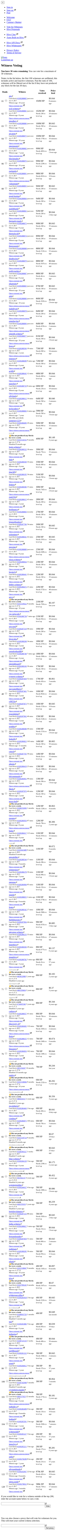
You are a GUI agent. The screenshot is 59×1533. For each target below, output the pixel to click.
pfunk (11, 1261)
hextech (12, 572)
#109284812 (22, 1366)
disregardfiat (14, 1131)
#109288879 (22, 261)
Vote (48, 1506)
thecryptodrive (15, 1092)
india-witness (14, 1224)
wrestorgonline (15, 1185)
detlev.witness (15, 584)
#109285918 (22, 1298)
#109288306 (22, 947)
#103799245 (22, 1285)
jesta (11, 433)
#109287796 (22, 524)
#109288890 (22, 324)
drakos (12, 484)
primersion (13, 870)
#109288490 (22, 423)
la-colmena (13, 1308)
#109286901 (22, 779)
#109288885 (22, 98)
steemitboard (14, 664)
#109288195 (22, 474)
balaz (11, 831)
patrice (12, 1075)
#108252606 (22, 808)
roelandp (12, 171)
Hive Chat (11, 34)
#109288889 (22, 549)
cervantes (13, 970)
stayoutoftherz (15, 689)
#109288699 (22, 361)
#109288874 (22, 236)
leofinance (13, 509)
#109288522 (22, 449)
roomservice (14, 1197)
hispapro (12, 1049)
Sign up (10, 10)
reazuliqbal (13, 714)
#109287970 (22, 791)
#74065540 (21, 1004)
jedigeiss (12, 1334)
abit (10, 296)
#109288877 (22, 336)
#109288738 (22, 616)
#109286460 (22, 1108)
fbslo (11, 1036)
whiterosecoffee (16, 1295)
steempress (13, 983)
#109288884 (22, 199)
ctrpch (11, 751)
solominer (13, 534)
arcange (12, 133)
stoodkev (13, 121)
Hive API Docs (13, 42)
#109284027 (22, 1187)
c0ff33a (12, 701)
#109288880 (22, 299)
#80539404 (21, 990)
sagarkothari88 (15, 651)
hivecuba (13, 639)
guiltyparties (14, 271)
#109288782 (22, 960)
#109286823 (22, 741)
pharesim (13, 284)
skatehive (13, 957)
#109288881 (22, 111)
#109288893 (22, 186)
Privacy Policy (13, 50)
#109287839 (22, 679)
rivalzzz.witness (16, 1145)
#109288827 (22, 1226)
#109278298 (22, 1459)
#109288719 (22, 386)
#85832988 (21, 976)
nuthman (12, 1249)
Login (3, 60)
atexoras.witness (16, 932)
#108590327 (22, 1152)
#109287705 (22, 754)
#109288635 (22, 1039)
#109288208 (22, 641)
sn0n (11, 1457)
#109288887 (22, 273)
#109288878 (22, 311)
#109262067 (22, 1472)
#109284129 (22, 1161)
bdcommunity (15, 776)
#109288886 (22, 123)
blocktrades (14, 159)
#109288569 (22, 462)
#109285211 (22, 1447)
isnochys (12, 1444)
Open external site (15, 106)
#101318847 (22, 1268)
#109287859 (22, 1239)
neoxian (12, 547)
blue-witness (14, 1159)
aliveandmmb (15, 1469)
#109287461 (22, 691)
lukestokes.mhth (16, 1171)
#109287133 (22, 1214)
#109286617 (22, 833)
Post (8, 13)
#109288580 (22, 487)
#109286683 (22, 1026)
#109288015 (22, 499)
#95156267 (21, 1068)
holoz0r (12, 739)
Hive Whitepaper (14, 45)
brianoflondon (15, 522)
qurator (12, 818)
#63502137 (21, 1178)
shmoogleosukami (17, 1376)
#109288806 (22, 411)
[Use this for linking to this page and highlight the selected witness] (12, 96)
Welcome (11, 17)
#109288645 (22, 373)
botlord (12, 1419)
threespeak (13, 246)
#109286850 (22, 1051)
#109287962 (22, 716)
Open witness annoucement (19, 118)
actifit (11, 371)
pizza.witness (14, 559)
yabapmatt (13, 184)
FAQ (9, 20)
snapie (11, 895)
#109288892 (22, 211)
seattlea (12, 726)
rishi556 (12, 497)
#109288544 (22, 860)
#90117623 (21, 1396)
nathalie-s (13, 1407)
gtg (10, 96)
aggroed (12, 997)
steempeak (13, 146)
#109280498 (22, 1409)
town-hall (13, 801)
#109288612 (22, 398)
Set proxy (50, 1528)
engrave (12, 359)
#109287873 (22, 704)
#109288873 (22, 223)
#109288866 (22, 512)
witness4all (14, 1432)
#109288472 (22, 587)
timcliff (12, 472)
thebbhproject (15, 920)
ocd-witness (14, 108)
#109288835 (22, 897)
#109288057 (22, 1014)
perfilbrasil (13, 1351)
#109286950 (22, 821)
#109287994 (22, 922)
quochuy (12, 384)
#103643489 (22, 850)
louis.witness (14, 447)
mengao (12, 882)
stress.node (13, 1482)
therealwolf (14, 233)
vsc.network (14, 614)
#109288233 (22, 934)
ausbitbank (13, 209)
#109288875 (22, 136)
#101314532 (22, 440)
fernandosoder (15, 1236)
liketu (11, 789)
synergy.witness (16, 676)
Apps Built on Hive (15, 37)
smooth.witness (15, 334)
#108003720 (22, 1314)
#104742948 (22, 1383)
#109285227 (22, 1434)
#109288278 (22, 872)
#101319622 (22, 604)
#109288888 (22, 248)
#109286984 (22, 885)
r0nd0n (12, 1061)
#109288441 (22, 574)
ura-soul (12, 626)
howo (11, 346)
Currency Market (14, 22)
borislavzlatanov (16, 1211)
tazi (10, 1322)
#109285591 (22, 1421)
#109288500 (22, 348)
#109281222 (22, 1353)
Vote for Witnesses (15, 27)
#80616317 (21, 1099)
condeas (12, 1118)
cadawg (12, 1011)
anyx (11, 597)
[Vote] (6, 101)
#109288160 (22, 666)
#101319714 (22, 1138)
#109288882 (22, 148)
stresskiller (13, 857)
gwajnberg (13, 1106)
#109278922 (22, 1484)
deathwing (13, 259)
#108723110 (22, 1341)
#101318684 (22, 1082)
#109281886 (22, 1324)
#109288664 (22, 562)
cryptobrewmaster (16, 1390)
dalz (10, 459)
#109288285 (22, 1251)
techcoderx (13, 409)
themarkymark (15, 221)
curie (11, 843)
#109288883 (22, 286)
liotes (11, 907)
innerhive (13, 945)
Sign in (10, 7)
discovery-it (14, 1024)
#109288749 (22, 654)
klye (11, 1278)
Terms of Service (14, 53)
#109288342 (22, 910)
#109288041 (22, 537)
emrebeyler (14, 321)
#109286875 (22, 1121)
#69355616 (21, 1204)
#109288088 (22, 729)
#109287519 (22, 629)
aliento (12, 764)
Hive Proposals (13, 29)
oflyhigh (12, 396)
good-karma (14, 196)
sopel (11, 1363)
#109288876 (22, 161)
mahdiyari (13, 309)
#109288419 (22, 766)
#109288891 (22, 173)
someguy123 (14, 421)
